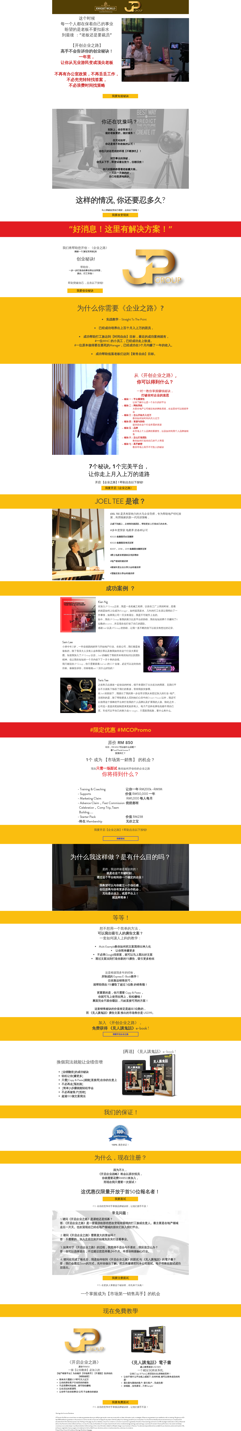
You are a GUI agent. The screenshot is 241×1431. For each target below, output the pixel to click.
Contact (89, 1430)
